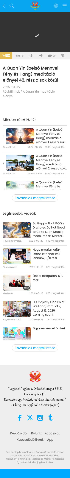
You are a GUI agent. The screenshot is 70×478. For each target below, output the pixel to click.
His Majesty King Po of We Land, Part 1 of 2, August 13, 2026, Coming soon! (48, 308)
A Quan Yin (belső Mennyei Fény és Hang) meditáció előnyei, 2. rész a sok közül (50, 162)
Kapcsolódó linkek (30, 440)
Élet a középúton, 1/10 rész (48, 278)
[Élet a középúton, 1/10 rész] (17, 283)
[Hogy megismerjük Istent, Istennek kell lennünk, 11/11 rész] (17, 256)
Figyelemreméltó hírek (49, 328)
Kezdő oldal (18, 433)
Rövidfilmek (11, 91)
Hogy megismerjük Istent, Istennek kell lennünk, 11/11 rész (46, 254)
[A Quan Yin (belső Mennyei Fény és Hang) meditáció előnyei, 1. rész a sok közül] (20, 136)
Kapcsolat (52, 433)
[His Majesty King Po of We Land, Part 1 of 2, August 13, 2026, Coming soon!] (17, 309)
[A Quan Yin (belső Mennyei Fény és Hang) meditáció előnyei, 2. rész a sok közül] (20, 163)
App (50, 440)
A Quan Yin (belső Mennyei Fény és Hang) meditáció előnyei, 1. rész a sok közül (50, 136)
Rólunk (36, 433)
